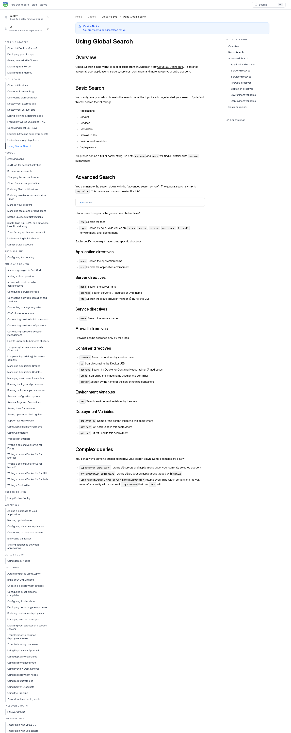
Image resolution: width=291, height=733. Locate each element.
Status (43, 4)
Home (78, 16)
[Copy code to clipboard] (200, 201)
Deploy (92, 16)
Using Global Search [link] (134, 16)
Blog (34, 4)
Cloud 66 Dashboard (170, 66)
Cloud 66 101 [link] (109, 16)
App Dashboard (20, 4)
